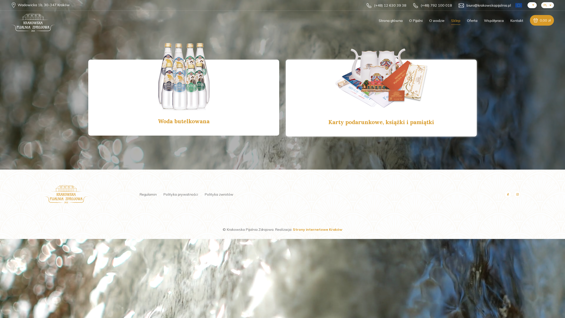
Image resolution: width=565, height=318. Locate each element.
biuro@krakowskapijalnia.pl (488, 5)
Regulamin (148, 194)
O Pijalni (416, 20)
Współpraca (494, 20)
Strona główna (391, 20)
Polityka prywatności (180, 194)
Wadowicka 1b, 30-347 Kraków (44, 5)
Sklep (455, 20)
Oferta (472, 20)
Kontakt (516, 20)
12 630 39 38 (390, 5)
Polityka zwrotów (219, 194)
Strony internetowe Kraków (317, 229)
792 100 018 (436, 5)
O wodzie (436, 20)
